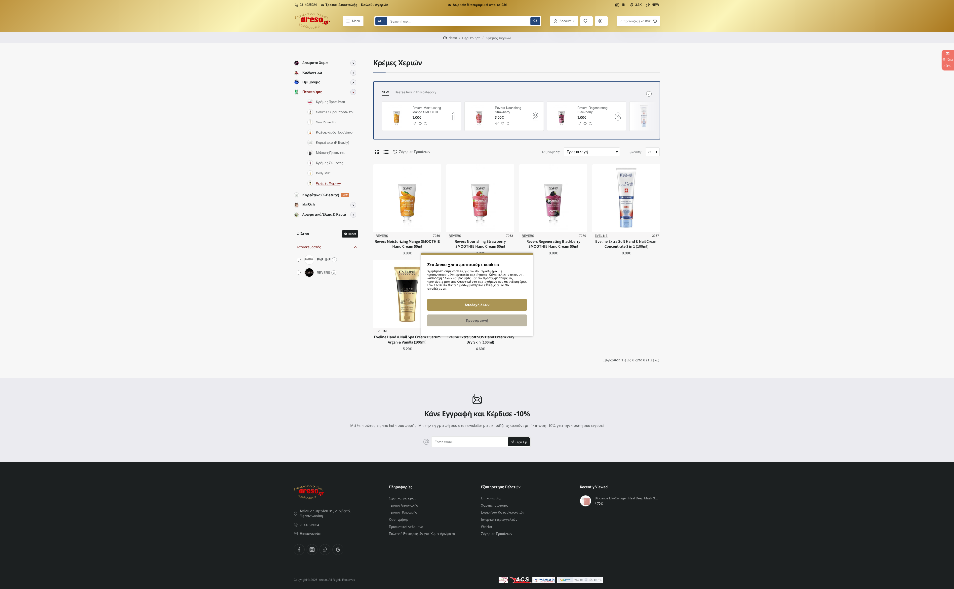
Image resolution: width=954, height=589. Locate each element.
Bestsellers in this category (415, 92)
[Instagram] (312, 549)
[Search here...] (535, 21)
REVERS (382, 235)
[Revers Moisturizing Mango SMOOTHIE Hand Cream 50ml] (396, 116)
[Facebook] (299, 549)
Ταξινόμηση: (551, 152)
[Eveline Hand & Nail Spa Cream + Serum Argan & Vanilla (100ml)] (407, 294)
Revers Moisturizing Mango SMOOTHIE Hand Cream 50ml (426, 110)
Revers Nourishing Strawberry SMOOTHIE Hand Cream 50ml (508, 110)
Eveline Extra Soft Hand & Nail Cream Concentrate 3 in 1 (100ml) (626, 244)
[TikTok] (324, 549)
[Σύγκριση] (601, 21)
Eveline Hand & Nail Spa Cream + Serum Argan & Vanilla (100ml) (407, 340)
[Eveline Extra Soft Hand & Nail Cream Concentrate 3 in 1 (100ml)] (644, 116)
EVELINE (601, 235)
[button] (414, 123)
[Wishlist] (586, 21)
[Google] (337, 549)
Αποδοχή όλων (477, 304)
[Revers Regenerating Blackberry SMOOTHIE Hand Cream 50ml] (561, 116)
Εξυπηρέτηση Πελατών (500, 487)
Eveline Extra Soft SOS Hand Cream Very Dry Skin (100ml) (480, 340)
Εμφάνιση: (633, 152)
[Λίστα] (386, 152)
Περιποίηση (471, 37)
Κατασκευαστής (309, 247)
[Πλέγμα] (377, 152)
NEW (385, 92)
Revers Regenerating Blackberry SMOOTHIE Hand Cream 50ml (592, 110)
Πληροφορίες (400, 487)
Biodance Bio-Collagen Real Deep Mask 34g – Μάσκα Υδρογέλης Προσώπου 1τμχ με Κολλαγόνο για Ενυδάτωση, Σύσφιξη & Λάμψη (627, 498)
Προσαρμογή (477, 320)
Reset (352, 234)
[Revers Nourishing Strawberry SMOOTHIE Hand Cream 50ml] (479, 116)
